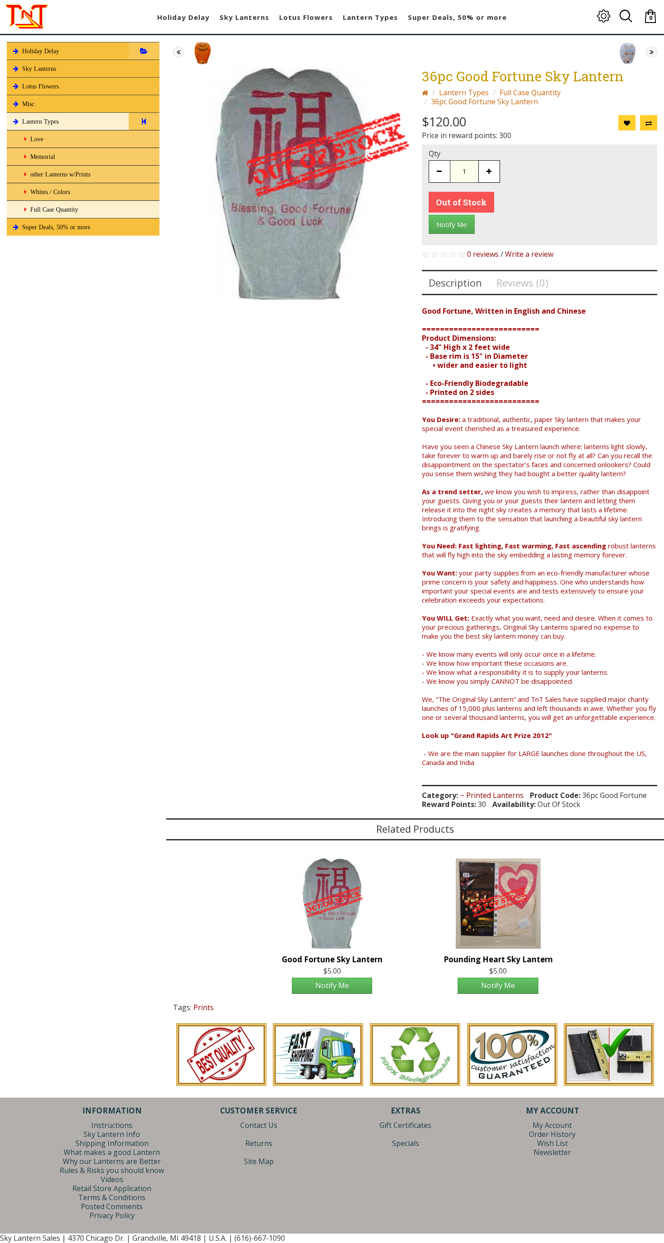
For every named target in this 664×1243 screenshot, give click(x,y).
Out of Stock (461, 202)
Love (35, 139)
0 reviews (483, 254)
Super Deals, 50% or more (55, 227)
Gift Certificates (405, 1125)
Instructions (111, 1125)
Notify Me (451, 224)
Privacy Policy (112, 1215)
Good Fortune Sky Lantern (332, 959)
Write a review (529, 254)
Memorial (41, 156)
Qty (434, 153)
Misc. (28, 104)
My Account (552, 1125)
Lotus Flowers (39, 86)
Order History (552, 1134)
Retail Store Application (111, 1188)
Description (455, 282)
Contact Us (258, 1125)
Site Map (259, 1161)
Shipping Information (112, 1143)
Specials (405, 1143)
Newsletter (552, 1152)
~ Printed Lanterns (492, 795)
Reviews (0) (522, 282)
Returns (258, 1143)
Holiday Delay (39, 51)
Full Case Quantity (53, 209)
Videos (112, 1179)
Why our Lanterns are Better (112, 1161)
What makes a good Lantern (112, 1152)
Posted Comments (112, 1206)
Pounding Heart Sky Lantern (498, 959)
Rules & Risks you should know (112, 1170)
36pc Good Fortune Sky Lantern (484, 102)
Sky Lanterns (38, 68)
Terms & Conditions (111, 1197)
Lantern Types (39, 121)
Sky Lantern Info (112, 1134)
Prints (203, 1007)
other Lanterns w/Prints (59, 174)
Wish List (552, 1143)
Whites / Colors (49, 192)
